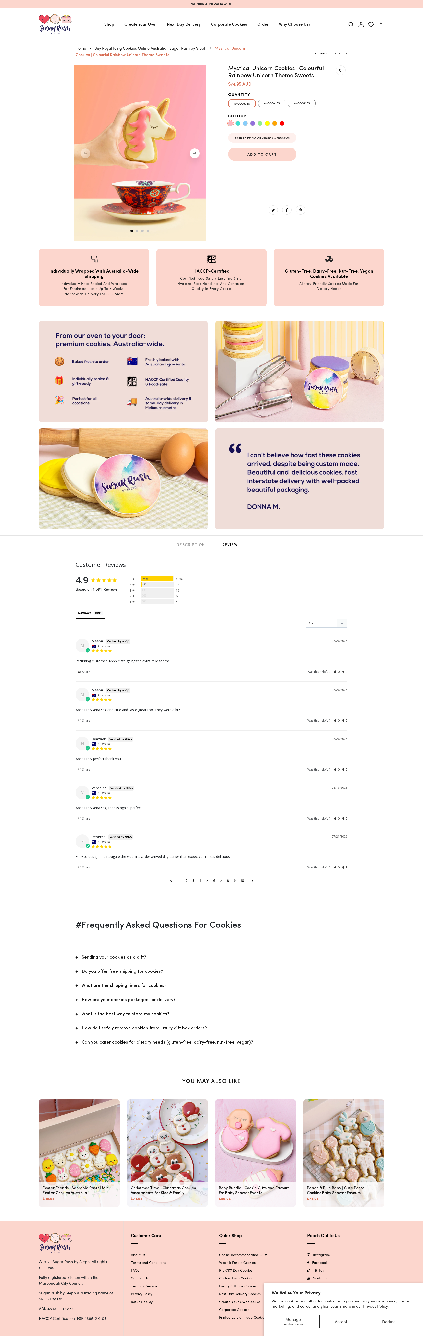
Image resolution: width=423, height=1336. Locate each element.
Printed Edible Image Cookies (242, 1317)
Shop (109, 24)
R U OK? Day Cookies (235, 1270)
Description (190, 545)
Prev (323, 53)
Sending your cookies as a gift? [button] (114, 957)
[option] (140, 153)
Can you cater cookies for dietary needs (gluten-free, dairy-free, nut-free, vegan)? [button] (167, 1042)
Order (263, 24)
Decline (389, 1321)
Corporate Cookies (229, 24)
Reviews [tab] (84, 613)
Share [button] (86, 672)
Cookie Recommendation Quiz (243, 1254)
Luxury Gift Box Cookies (238, 1286)
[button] (336, 672)
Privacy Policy (141, 1293)
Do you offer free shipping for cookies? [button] (122, 972)
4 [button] (148, 231)
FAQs (135, 1270)
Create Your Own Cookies (239, 1301)
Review (230, 545)
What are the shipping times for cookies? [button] (124, 986)
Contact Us (139, 1278)
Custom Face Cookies (236, 1278)
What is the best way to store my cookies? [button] (125, 1014)
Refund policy (142, 1301)
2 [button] (137, 231)
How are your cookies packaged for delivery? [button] (129, 1000)
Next (339, 53)
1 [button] (131, 231)
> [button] (252, 880)
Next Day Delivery (184, 24)
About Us (138, 1254)
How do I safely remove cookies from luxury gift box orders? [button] (144, 1028)
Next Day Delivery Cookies (240, 1293)
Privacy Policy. (376, 1306)
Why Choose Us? (294, 24)
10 (242, 880)
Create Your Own (140, 24)
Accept (341, 1321)
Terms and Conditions (148, 1262)
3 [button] (143, 231)
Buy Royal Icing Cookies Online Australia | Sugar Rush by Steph (150, 48)
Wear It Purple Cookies (237, 1262)
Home (81, 48)
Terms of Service (144, 1286)
